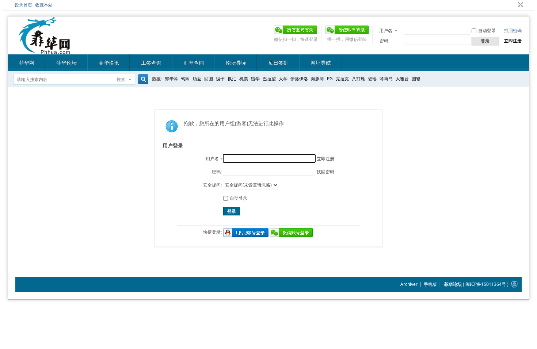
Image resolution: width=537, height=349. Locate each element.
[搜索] (142, 79)
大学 (283, 79)
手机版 (430, 284)
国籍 (416, 79)
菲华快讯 (109, 62)
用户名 (385, 30)
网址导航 (321, 62)
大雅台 (402, 79)
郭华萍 (171, 79)
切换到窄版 (519, 5)
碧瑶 (372, 79)
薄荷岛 (386, 79)
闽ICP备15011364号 (485, 284)
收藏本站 (44, 5)
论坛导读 (236, 62)
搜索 (121, 79)
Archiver (409, 284)
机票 (243, 79)
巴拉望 (269, 79)
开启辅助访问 (513, 5)
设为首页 (23, 5)
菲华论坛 (66, 62)
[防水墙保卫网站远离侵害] (514, 284)
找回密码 (513, 30)
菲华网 (26, 62)
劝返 (197, 79)
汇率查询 (193, 62)
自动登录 (487, 30)
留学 (255, 79)
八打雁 (358, 79)
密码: (217, 172)
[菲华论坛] (44, 50)
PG (330, 79)
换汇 (232, 79)
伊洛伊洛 (299, 79)
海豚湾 (317, 79)
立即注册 (513, 41)
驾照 (185, 79)
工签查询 (151, 62)
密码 (384, 41)
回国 (208, 79)
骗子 (220, 79)
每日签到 (278, 62)
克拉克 (342, 79)
